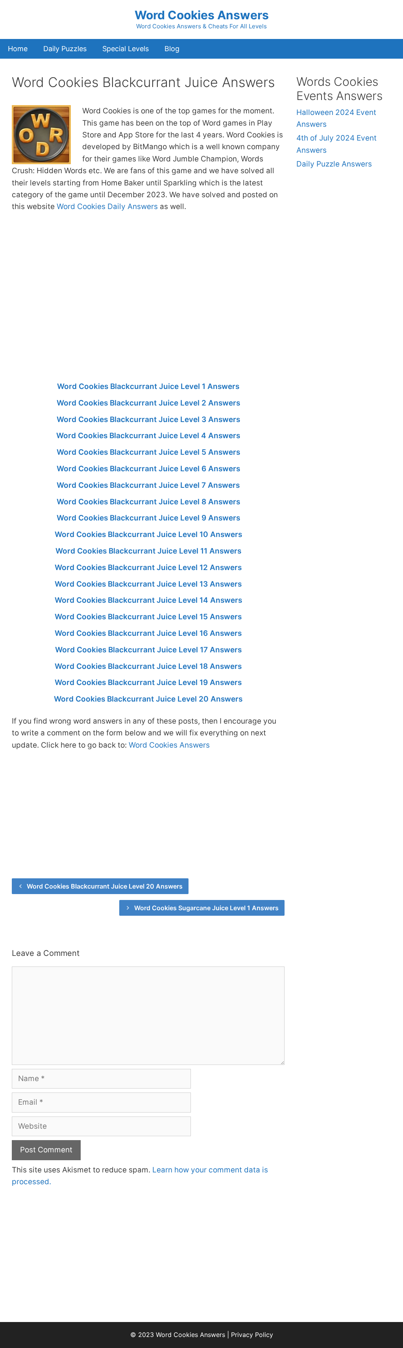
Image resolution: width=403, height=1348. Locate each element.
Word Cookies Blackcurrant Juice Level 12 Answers (148, 567)
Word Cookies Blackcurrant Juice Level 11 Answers (148, 550)
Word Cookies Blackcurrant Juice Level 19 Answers (148, 682)
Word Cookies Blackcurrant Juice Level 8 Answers (148, 501)
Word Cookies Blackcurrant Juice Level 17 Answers (148, 649)
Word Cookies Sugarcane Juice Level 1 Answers (206, 908)
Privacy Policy (252, 1335)
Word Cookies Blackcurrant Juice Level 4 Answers (148, 435)
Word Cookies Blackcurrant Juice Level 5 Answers (148, 452)
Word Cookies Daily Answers (107, 206)
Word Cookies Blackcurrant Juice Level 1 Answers (148, 386)
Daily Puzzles (65, 48)
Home (18, 48)
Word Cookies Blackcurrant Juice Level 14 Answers (148, 600)
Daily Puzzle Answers (334, 163)
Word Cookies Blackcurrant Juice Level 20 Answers (148, 699)
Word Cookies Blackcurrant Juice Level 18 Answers (148, 666)
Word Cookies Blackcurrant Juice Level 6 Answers (148, 468)
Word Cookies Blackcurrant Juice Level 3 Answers (148, 419)
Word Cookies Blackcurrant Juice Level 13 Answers (148, 584)
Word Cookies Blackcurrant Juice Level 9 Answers (148, 517)
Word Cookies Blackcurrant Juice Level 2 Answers (148, 402)
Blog (172, 48)
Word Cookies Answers (202, 15)
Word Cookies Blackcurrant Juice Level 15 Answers (148, 616)
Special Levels (125, 48)
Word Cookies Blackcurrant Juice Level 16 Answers (148, 633)
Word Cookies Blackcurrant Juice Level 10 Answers (148, 534)
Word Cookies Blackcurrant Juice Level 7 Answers (148, 485)
